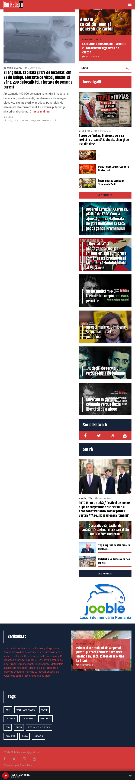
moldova (45, 718)
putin (19, 727)
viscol (53, 120)
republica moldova (39, 727)
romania (10, 736)
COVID (44, 710)
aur (8, 710)
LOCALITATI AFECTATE (23, 120)
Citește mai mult (40, 111)
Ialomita (7, 120)
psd (8, 727)
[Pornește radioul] (5, 775)
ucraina (38, 736)
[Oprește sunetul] (130, 775)
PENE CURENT (42, 120)
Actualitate (9, 117)
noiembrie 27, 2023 (13, 68)
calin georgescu (25, 710)
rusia (25, 736)
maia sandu (28, 718)
